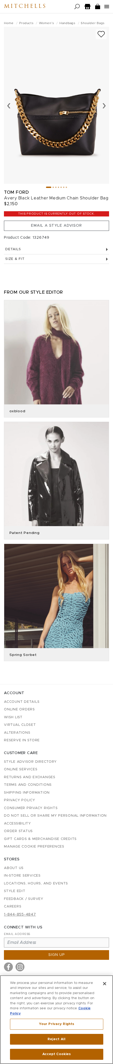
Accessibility (17, 823)
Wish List (13, 717)
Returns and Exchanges (29, 777)
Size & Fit (15, 259)
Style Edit (14, 891)
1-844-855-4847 (20, 914)
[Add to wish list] (101, 34)
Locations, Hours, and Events (36, 883)
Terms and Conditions (28, 785)
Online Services (20, 769)
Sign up (56, 955)
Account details (21, 702)
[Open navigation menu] (107, 6)
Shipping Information (27, 792)
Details (13, 249)
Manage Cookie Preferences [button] (34, 846)
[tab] (48, 187)
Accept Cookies (56, 1054)
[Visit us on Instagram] (20, 966)
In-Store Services (22, 875)
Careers (12, 906)
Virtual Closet (20, 725)
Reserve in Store (22, 740)
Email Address (17, 934)
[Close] (104, 983)
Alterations (17, 732)
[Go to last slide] (9, 105)
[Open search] (77, 7)
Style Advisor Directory (30, 762)
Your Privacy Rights (56, 1024)
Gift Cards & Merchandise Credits (40, 839)
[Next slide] (104, 105)
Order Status (18, 831)
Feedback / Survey (23, 899)
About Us (14, 868)
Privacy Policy (19, 800)
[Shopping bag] (97, 7)
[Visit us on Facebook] (8, 966)
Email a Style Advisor (56, 225)
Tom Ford (16, 192)
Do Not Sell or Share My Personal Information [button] (55, 815)
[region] (56, 1019)
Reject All (56, 1039)
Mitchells (25, 6)
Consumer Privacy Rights (31, 808)
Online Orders (19, 709)
